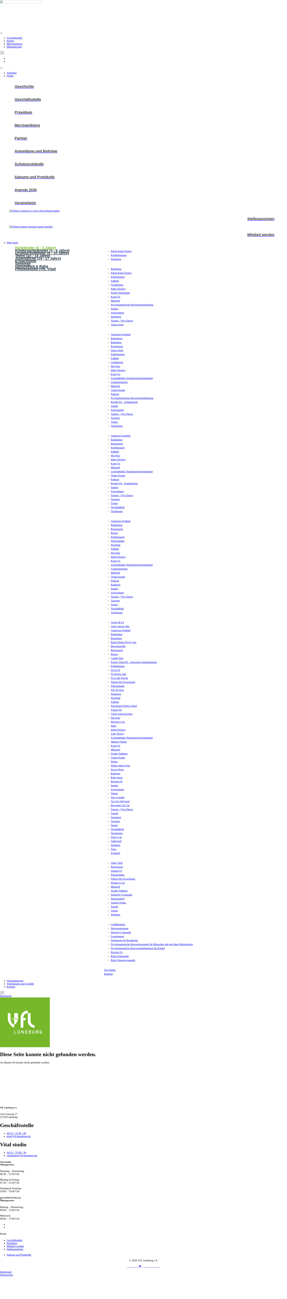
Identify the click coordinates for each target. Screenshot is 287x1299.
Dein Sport (12, 242)
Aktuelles (12, 72)
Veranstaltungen (15, 980)
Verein (10, 75)
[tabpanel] (195, 256)
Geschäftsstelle (14, 37)
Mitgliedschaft (14, 46)
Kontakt (11, 986)
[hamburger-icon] (1, 33)
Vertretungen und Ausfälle (20, 983)
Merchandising (14, 43)
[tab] (55, 247)
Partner (10, 40)
